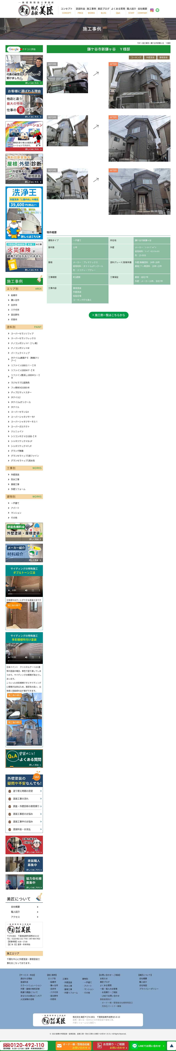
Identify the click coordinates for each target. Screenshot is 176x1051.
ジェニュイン (17, 431)
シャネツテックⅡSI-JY (21, 441)
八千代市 (15, 310)
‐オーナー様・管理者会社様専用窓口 (115, 1003)
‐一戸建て (87, 982)
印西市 (14, 319)
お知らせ (103, 979)
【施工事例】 (52, 975)
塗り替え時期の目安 (21, 791)
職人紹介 (131, 11)
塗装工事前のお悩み (21, 814)
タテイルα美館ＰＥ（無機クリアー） (25, 359)
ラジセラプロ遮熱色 (20, 383)
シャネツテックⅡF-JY (21, 446)
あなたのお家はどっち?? (30, 996)
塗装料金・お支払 (20, 829)
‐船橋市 (51, 982)
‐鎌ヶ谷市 (52, 985)
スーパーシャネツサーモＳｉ (24, 422)
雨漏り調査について (28, 992)
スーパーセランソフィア (22, 333)
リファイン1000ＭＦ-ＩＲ (23, 370)
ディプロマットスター (21, 392)
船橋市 (14, 295)
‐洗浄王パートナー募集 (109, 1006)
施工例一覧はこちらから (110, 315)
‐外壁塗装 (67, 982)
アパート (15, 508)
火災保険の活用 (26, 999)
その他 (14, 518)
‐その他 (86, 993)
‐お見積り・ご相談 (107, 992)
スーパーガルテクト (20, 427)
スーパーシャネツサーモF (23, 417)
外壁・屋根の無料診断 (29, 989)
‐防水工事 (67, 986)
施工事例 (91, 11)
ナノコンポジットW (20, 348)
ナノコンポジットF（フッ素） (25, 343)
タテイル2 (15, 397)
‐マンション (88, 989)
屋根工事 (15, 484)
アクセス (15, 917)
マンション (16, 513)
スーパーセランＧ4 (20, 412)
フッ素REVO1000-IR (20, 388)
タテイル (15, 407)
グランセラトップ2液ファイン (25, 456)
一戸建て (15, 503)
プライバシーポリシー (148, 989)
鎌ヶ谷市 (15, 300)
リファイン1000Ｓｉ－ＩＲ (23, 365)
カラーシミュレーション (30, 985)
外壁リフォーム (18, 489)
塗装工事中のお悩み (21, 821)
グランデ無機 (17, 451)
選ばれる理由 (25, 979)
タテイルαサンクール (21, 402)
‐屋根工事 (67, 989)
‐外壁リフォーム (70, 993)
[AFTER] (139, 108)
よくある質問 (118, 11)
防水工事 (15, 479)
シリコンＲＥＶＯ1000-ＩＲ (24, 436)
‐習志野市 (52, 996)
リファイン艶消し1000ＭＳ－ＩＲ (25, 376)
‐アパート (87, 986)
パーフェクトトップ (20, 353)
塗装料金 (80, 11)
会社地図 (142, 985)
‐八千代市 (52, 992)
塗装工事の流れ (18, 799)
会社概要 (142, 11)
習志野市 (15, 315)
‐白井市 (51, 989)
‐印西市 (51, 999)
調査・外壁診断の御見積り (24, 806)
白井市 (14, 305)
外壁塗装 (15, 475)
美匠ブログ (103, 11)
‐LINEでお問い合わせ (108, 996)
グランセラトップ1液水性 (23, 461)
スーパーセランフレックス (23, 338)
